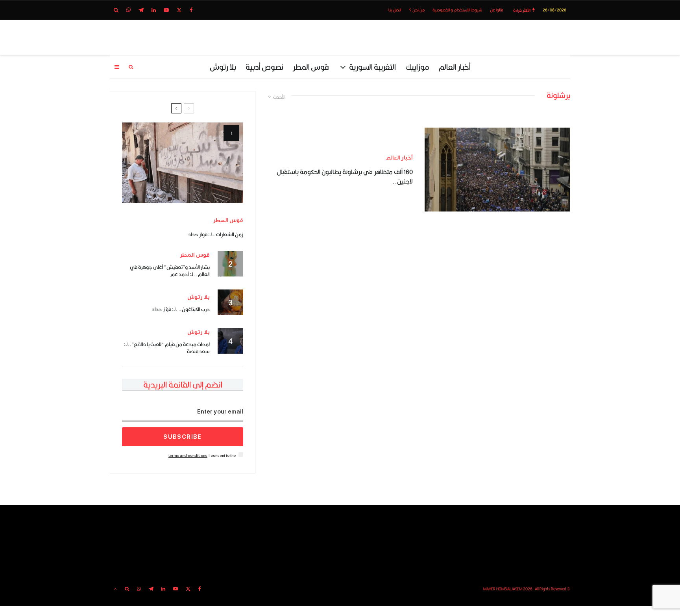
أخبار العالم (455, 67)
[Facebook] (191, 10)
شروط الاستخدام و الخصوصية (457, 10)
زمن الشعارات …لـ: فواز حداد (215, 234)
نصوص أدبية (264, 67)
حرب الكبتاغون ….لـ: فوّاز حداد (181, 309)
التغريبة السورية (372, 67)
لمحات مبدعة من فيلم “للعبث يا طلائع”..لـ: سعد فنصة (167, 348)
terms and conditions (187, 455)
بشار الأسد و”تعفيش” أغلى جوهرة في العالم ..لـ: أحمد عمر (170, 270)
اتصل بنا (394, 10)
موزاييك (417, 67)
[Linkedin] (154, 10)
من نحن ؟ (417, 10)
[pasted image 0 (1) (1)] (182, 162)
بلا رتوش (223, 67)
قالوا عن (496, 10)
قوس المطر (311, 67)
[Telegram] (141, 10)
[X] (179, 10)
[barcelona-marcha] (497, 169)
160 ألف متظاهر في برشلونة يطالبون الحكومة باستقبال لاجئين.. (345, 176)
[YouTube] (166, 10)
